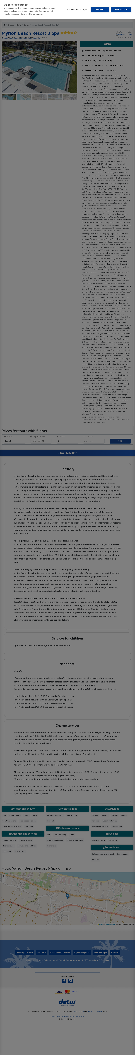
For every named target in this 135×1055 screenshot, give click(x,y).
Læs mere (39, 14)
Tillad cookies (120, 9)
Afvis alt (100, 9)
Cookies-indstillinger (77, 9)
